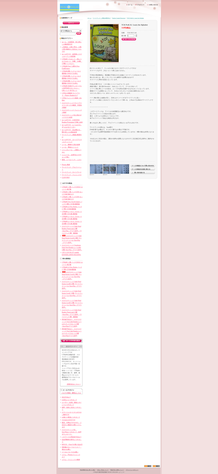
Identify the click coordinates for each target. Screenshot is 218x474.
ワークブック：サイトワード (71, 172)
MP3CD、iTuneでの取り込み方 (72, 444)
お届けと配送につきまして (71, 417)
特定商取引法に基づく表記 (87, 470)
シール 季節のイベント (70, 147)
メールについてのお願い (70, 452)
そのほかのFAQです (68, 420)
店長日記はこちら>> (74, 384)
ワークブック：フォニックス (71, 175)
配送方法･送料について (117, 470)
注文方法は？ (66, 397)
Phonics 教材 (66, 165)
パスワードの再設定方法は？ (71, 437)
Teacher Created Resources (118, 18)
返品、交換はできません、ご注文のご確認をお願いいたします (71, 425)
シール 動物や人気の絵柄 (71, 144)
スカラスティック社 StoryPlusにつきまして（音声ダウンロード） (71, 432)
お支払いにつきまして (69, 400)
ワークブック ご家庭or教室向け (102, 18)
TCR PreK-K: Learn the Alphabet (135, 18)
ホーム (89, 18)
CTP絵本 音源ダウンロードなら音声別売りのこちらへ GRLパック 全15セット (72, 88)
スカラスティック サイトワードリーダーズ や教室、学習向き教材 (72, 105)
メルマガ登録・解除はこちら (71, 393)
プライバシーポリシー (132, 470)
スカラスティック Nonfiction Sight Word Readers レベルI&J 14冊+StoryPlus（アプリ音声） (72, 247)
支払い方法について (102, 470)
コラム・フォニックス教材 (71, 460)
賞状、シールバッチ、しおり (71, 160)
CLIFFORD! (66, 177)
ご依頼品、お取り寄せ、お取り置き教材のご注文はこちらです (71, 49)
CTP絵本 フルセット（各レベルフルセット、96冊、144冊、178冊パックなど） (72, 61)
